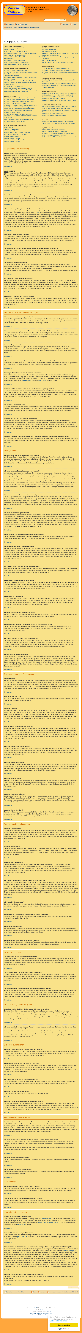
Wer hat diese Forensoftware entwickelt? (53, 129)
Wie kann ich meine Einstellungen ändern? (16, 70)
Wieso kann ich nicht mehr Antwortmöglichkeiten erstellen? (21, 105)
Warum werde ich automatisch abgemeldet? (17, 62)
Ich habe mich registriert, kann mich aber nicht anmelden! (20, 53)
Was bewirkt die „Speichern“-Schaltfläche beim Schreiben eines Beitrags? (20, 116)
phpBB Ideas (21, 1237)
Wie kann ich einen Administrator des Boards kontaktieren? (59, 137)
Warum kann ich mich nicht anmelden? (15, 55)
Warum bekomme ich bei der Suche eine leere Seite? (57, 97)
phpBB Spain (43, 1309)
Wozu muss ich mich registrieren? (14, 48)
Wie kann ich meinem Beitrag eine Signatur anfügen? (19, 101)
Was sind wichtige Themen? (12, 138)
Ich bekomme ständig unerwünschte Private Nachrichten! (58, 70)
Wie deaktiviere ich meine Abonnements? (54, 115)
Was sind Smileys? (9, 131)
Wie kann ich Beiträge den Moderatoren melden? (18, 114)
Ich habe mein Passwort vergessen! (14, 60)
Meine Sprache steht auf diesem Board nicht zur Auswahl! (20, 81)
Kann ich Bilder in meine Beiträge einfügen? (17, 132)
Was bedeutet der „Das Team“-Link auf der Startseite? (57, 62)
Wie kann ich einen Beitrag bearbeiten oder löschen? (19, 99)
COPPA (37, 213)
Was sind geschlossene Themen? (14, 140)
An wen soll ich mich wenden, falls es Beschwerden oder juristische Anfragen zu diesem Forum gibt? (58, 134)
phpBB (35, 1307)
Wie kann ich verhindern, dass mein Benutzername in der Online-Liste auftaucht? (20, 73)
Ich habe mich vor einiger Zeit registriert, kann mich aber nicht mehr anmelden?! (22, 57)
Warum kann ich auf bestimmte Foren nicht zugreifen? (19, 108)
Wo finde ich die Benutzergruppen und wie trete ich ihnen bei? (60, 53)
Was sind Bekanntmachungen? (13, 136)
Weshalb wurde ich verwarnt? (12, 112)
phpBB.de (41, 380)
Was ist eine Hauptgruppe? (50, 60)
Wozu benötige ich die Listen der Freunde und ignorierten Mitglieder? (58, 81)
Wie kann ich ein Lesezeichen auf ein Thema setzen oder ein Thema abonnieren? (59, 111)
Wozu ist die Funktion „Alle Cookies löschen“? (17, 64)
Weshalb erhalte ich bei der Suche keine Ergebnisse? (57, 95)
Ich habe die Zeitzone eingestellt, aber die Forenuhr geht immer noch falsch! (20, 78)
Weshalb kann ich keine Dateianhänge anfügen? (18, 110)
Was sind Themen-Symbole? (12, 141)
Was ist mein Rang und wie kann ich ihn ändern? (18, 88)
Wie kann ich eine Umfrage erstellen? (15, 103)
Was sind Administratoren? (49, 48)
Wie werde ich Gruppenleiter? (50, 55)
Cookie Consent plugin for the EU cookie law (64, 1329)
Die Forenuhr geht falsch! (11, 75)
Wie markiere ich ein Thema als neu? (15, 121)
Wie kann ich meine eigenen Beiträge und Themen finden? (59, 100)
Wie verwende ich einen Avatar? (13, 86)
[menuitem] (16, 24)
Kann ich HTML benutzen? (12, 129)
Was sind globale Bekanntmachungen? (15, 134)
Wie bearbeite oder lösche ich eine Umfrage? (17, 107)
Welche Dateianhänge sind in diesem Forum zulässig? (57, 121)
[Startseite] (15, 10)
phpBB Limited (26, 380)
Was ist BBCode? (9, 127)
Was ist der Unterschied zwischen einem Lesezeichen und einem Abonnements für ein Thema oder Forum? (59, 107)
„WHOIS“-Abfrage (68, 1250)
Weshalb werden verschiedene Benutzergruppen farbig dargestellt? (58, 57)
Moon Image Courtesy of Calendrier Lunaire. (41, 1313)
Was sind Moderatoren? (49, 49)
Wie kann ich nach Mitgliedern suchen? (53, 98)
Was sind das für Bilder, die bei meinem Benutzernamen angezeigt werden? (20, 83)
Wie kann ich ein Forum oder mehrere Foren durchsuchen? (59, 93)
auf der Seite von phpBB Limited (48, 1222)
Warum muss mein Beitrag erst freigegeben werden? (19, 119)
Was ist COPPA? (9, 49)
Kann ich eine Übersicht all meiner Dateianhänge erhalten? (59, 123)
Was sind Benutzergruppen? (50, 51)
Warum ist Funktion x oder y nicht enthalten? (54, 131)
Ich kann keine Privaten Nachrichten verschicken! (56, 68)
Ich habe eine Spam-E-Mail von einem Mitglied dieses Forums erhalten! (60, 73)
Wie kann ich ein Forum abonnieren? (52, 114)
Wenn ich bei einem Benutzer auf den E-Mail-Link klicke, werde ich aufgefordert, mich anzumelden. (20, 91)
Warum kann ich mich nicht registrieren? (15, 51)
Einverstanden (64, 1325)
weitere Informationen (58, 1321)
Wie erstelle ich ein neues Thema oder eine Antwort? (19, 98)
